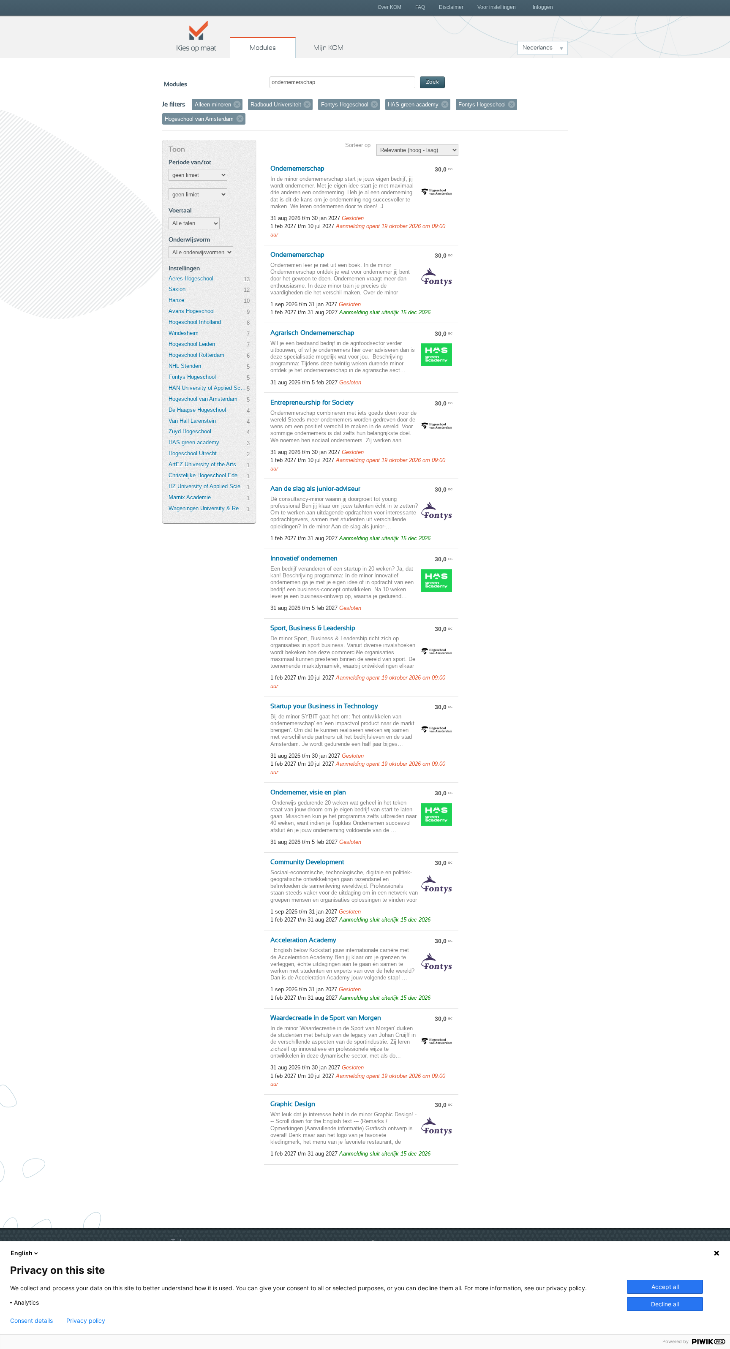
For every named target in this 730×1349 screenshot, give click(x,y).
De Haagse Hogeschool (197, 410)
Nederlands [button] (538, 48)
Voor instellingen (496, 7)
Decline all (665, 1304)
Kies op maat (196, 36)
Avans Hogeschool (192, 311)
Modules (263, 47)
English (22, 1253)
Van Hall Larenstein (192, 421)
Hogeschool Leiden (192, 344)
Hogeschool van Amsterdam (203, 399)
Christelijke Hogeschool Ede (203, 475)
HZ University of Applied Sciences (207, 486)
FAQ (420, 7)
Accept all (665, 1286)
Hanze (176, 300)
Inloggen (543, 7)
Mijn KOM (328, 47)
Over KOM (389, 7)
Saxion (177, 289)
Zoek (432, 82)
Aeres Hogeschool (191, 278)
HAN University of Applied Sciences (207, 388)
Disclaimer (451, 7)
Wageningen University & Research (207, 508)
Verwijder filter (237, 104)
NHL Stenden (185, 366)
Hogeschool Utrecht (193, 453)
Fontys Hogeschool (192, 377)
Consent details (31, 1320)
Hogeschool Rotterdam (196, 355)
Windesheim (184, 333)
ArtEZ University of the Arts (202, 464)
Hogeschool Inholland (195, 322)
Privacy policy (85, 1320)
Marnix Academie (190, 497)
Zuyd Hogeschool (190, 431)
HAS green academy (194, 442)
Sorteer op (357, 145)
